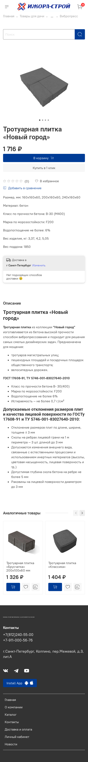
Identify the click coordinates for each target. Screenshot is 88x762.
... (52, 16)
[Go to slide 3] (45, 120)
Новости (11, 744)
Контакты (12, 722)
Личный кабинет (17, 737)
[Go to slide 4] (48, 120)
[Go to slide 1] (39, 120)
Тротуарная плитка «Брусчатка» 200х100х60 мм (20, 566)
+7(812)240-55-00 (18, 634)
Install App (16, 683)
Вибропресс (69, 16)
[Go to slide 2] (42, 120)
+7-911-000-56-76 (18, 640)
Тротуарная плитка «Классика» (62, 565)
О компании (14, 707)
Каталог (11, 714)
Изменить (38, 265)
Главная (8, 16)
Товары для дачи (32, 16)
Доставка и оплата (18, 729)
